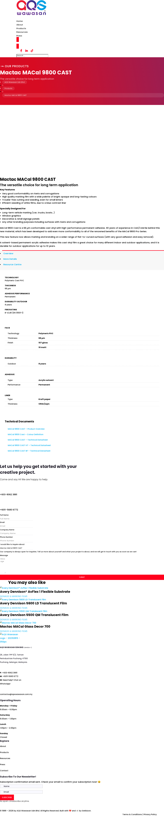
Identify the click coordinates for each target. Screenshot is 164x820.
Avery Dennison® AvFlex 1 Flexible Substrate (35, 592)
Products (21, 28)
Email (2, 522)
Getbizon (86, 810)
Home (19, 21)
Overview (8, 253)
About (19, 24)
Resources (22, 32)
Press (19, 35)
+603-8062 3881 (8, 494)
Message (4, 555)
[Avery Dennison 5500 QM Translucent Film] (23, 611)
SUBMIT (82, 577)
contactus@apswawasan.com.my (16, 694)
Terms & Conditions (132, 814)
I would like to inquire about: (12, 544)
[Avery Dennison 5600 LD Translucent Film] (23, 599)
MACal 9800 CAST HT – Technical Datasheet (29, 445)
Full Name (4, 515)
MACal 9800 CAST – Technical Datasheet (28, 439)
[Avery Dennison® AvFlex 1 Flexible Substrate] (24, 587)
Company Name (7, 530)
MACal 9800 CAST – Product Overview (26, 429)
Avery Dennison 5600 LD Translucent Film (33, 603)
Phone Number (6, 537)
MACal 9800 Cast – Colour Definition (25, 434)
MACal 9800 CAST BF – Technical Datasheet (29, 450)
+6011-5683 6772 (9, 509)
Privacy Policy (150, 814)
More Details (10, 258)
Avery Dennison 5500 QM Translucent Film (34, 615)
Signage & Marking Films (13, 596)
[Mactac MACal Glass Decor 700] (18, 622)
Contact (4, 770)
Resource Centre (12, 264)
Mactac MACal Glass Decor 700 (25, 626)
